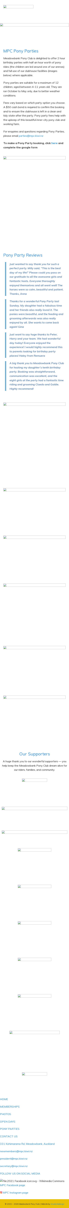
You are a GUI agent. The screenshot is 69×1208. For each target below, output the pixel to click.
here (54, 143)
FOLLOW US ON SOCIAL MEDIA (20, 1173)
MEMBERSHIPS (10, 1106)
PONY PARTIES (9, 1128)
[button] (61, 20)
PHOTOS (5, 1114)
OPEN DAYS (7, 1121)
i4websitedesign (57, 1204)
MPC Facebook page (12, 1185)
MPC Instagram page (15, 1192)
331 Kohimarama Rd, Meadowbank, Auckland (27, 1143)
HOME (4, 1099)
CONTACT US (9, 1136)
